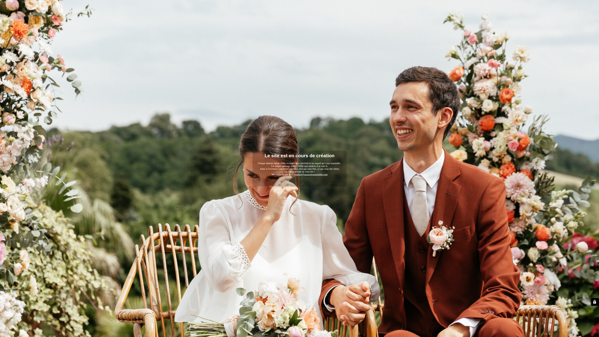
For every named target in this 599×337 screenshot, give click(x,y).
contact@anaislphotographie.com (311, 174)
